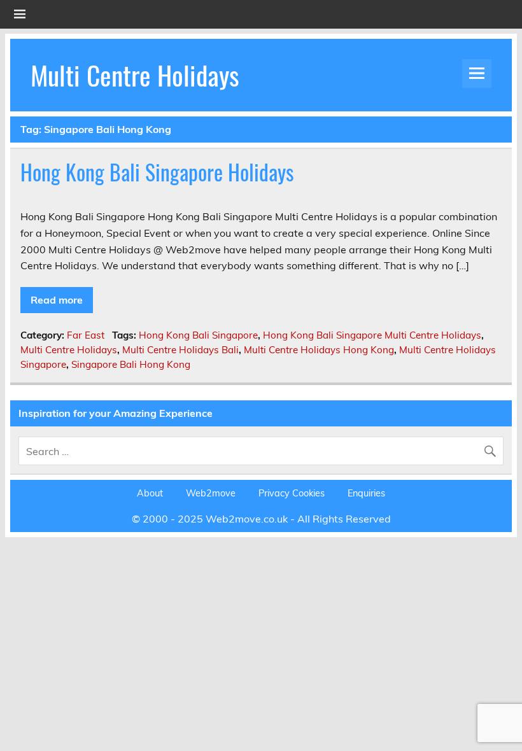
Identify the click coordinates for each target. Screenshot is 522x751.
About (150, 493)
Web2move (211, 493)
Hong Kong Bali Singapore (198, 335)
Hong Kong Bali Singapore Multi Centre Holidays (372, 335)
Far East (85, 335)
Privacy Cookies (291, 493)
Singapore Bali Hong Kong (130, 364)
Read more (57, 299)
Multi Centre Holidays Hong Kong (319, 350)
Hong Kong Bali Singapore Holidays (157, 172)
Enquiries (366, 493)
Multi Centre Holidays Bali (180, 350)
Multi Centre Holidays (135, 74)
